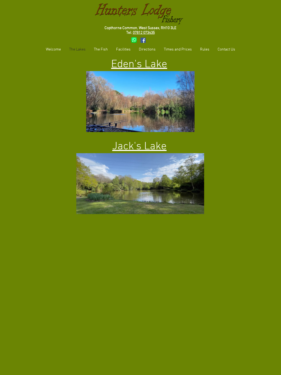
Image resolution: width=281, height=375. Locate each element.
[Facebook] (143, 40)
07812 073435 (144, 32)
